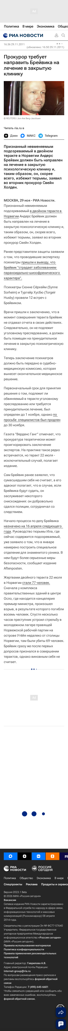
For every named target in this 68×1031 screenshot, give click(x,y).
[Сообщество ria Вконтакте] (38, 856)
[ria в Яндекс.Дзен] (24, 856)
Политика (10, 878)
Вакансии (10, 899)
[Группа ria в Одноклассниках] (52, 856)
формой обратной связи (19, 998)
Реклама (31, 884)
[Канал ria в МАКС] (10, 856)
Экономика (44, 878)
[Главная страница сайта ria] (22, 35)
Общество (26, 878)
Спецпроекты (13, 884)
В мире (59, 878)
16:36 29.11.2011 (14, 44)
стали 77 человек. (36, 583)
